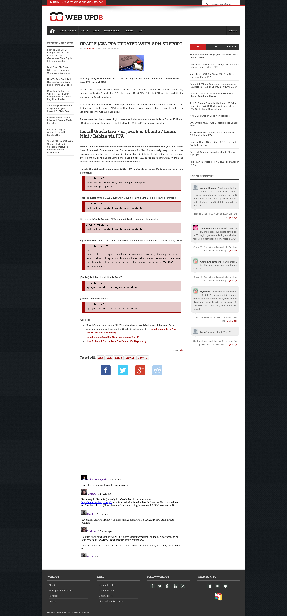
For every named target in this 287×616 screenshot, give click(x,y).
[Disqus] (131, 426)
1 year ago (232, 217)
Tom (202, 332)
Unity (84, 30)
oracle (130, 357)
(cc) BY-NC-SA (63, 612)
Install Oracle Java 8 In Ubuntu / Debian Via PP (112, 337)
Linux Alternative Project (111, 601)
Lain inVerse (207, 228)
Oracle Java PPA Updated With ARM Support (131, 44)
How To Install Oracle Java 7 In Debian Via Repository (116, 341)
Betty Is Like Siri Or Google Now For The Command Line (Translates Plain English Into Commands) (60, 55)
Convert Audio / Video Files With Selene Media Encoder (60, 120)
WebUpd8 (75, 612)
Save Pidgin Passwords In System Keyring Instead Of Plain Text (59, 108)
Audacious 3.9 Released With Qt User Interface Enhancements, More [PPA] (214, 66)
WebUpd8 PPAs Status (61, 590)
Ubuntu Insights (107, 585)
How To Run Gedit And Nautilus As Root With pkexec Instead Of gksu (59, 82)
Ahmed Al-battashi (210, 261)
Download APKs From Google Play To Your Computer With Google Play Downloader (59, 95)
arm (100, 357)
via (181, 350)
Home (52, 30)
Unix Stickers (106, 595)
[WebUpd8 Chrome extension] (218, 599)
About (233, 30)
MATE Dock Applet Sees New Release (210, 115)
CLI (140, 30)
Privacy (52, 601)
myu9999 (205, 291)
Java (109, 357)
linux (118, 357)
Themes (129, 30)
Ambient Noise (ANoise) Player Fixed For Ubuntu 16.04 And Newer (211, 95)
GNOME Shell (111, 30)
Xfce (96, 30)
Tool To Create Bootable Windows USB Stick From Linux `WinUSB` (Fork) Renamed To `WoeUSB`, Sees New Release (213, 106)
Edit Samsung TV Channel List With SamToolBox (56, 132)
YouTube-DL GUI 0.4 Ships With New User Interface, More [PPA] (212, 75)
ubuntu (142, 357)
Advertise (54, 595)
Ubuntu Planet (106, 590)
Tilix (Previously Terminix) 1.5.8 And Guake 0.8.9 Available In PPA (212, 134)
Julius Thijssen (208, 188)
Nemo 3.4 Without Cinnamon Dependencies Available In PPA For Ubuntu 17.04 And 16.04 (213, 85)
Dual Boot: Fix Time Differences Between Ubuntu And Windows (58, 70)
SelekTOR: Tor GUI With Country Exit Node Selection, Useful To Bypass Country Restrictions (60, 147)
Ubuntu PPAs (68, 30)
